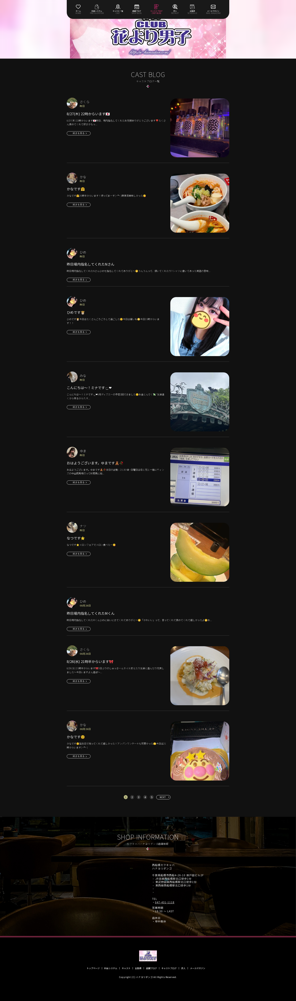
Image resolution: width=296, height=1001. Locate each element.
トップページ (93, 968)
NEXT (163, 797)
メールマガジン (197, 968)
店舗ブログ (151, 968)
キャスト (126, 968)
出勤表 (138, 968)
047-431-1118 (164, 902)
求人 (183, 968)
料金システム (110, 968)
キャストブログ (169, 968)
